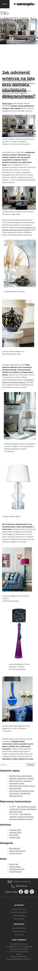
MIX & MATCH (19, 919)
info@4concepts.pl (21, 882)
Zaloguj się (13, 864)
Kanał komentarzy (17, 869)
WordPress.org (15, 872)
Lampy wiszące (19, 916)
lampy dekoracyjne (17, 851)
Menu (4, 4)
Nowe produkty (19, 928)
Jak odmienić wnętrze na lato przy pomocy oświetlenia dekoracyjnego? (18, 85)
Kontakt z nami (19, 931)
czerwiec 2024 (15, 830)
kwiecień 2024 (15, 832)
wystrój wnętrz (15, 853)
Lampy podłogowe (19, 912)
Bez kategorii (14, 848)
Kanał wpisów (15, 867)
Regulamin (19, 935)
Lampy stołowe (19, 909)
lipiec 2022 (13, 835)
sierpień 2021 (14, 837)
